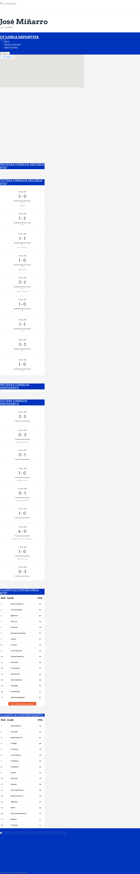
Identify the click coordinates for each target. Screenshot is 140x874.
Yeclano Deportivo (17, 656)
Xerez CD (14, 621)
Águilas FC (14, 616)
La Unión (14, 645)
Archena (14, 784)
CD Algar (14, 743)
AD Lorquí (14, 778)
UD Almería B (15, 692)
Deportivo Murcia (17, 796)
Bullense (14, 819)
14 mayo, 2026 (22, 412)
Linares (13, 639)
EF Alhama (14, 761)
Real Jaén (14, 627)
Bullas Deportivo (17, 737)
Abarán (13, 773)
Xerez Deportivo (16, 680)
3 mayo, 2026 (22, 192)
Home (2, 27)
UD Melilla (14, 686)
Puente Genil (15, 674)
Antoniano (14, 662)
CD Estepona (15, 668)
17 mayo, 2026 (22, 450)
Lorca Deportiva (16, 651)
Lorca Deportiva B (17, 790)
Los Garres (14, 749)
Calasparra (15, 767)
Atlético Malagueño (18, 697)
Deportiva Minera (17, 604)
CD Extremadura (17, 610)
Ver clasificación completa (22, 704)
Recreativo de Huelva (18, 633)
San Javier (14, 732)
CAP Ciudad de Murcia (18, 813)
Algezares (14, 802)
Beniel (13, 808)
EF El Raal (14, 825)
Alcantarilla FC (16, 726)
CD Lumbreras (16, 755)
